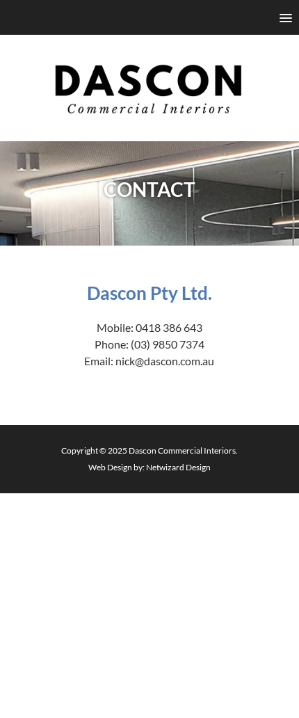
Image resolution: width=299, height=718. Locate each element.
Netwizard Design (178, 467)
